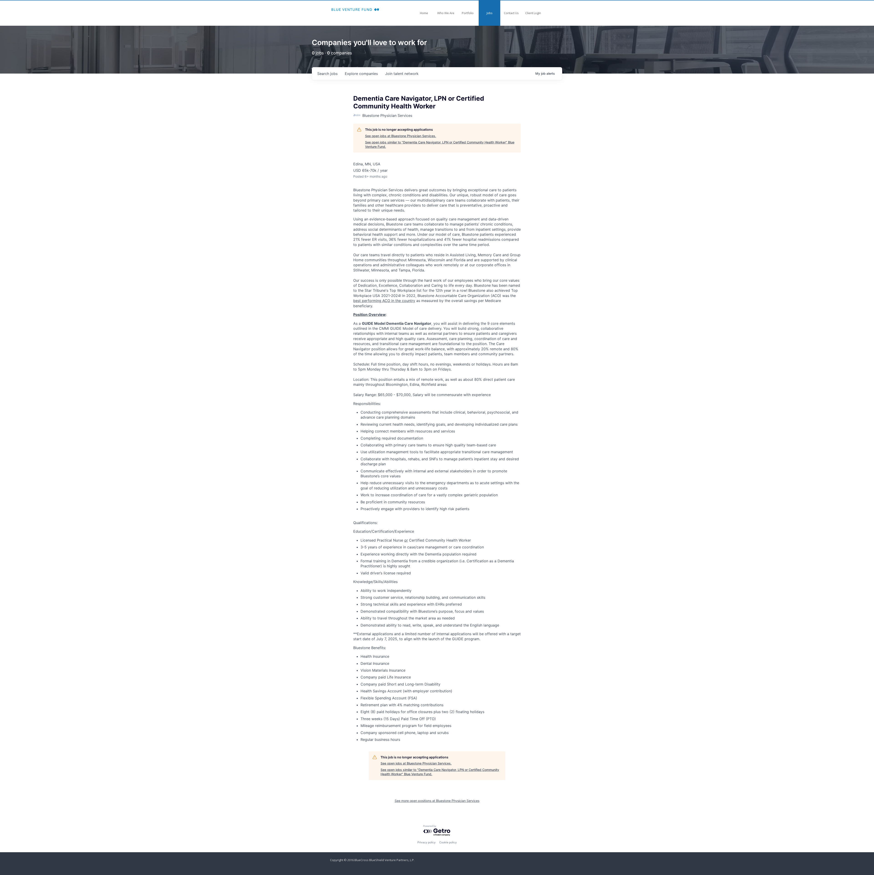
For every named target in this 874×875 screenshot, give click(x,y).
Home (424, 13)
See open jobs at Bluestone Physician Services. (400, 136)
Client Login (533, 13)
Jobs (490, 13)
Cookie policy (448, 842)
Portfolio (468, 13)
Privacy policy (426, 842)
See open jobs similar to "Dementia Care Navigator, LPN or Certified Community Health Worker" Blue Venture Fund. (439, 144)
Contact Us (511, 13)
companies (361, 73)
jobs (327, 73)
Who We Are (445, 13)
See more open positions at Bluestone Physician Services (437, 801)
